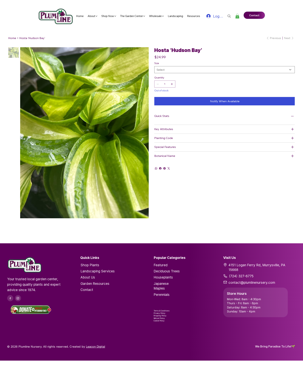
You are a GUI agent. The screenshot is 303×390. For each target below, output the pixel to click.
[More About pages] (96, 16)
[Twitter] (168, 168)
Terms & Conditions (161, 311)
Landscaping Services (97, 271)
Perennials (162, 294)
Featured (161, 265)
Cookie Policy (159, 321)
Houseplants (163, 277)
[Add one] (171, 84)
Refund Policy (159, 318)
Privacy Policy (159, 313)
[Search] (229, 16)
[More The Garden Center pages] (144, 16)
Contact (86, 290)
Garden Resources (94, 283)
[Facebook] (160, 168)
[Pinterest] (164, 168)
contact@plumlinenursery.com (251, 282)
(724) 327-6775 (241, 276)
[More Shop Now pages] (115, 16)
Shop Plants (89, 265)
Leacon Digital (95, 346)
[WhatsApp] (156, 168)
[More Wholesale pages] (163, 16)
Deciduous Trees (167, 271)
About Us (87, 277)
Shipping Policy (160, 316)
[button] (237, 16)
